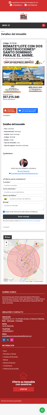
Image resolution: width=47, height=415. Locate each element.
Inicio (2, 31)
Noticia (5, 360)
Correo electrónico (9, 189)
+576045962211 (17, 5)
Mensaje (6, 202)
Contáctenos (7, 366)
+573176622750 (32, 5)
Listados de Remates (10, 357)
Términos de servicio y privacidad (30, 221)
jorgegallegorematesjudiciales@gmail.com (24, 173)
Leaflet (27, 281)
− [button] (6, 245)
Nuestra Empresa (9, 363)
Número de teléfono (10, 195)
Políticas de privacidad (11, 369)
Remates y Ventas (9, 354)
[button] (44, 61)
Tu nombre (7, 182)
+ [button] (6, 242)
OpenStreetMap (39, 281)
